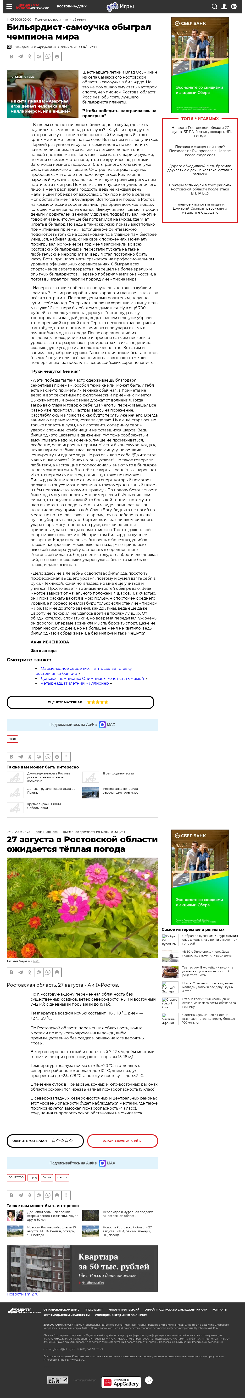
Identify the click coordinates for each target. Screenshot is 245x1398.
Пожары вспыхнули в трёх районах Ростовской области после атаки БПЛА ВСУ (200, 189)
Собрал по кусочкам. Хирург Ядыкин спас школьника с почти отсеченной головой (210, 939)
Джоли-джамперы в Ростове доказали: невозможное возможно (48, 777)
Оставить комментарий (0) (122, 1140)
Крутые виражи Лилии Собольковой (44, 806)
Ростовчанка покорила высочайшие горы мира (120, 790)
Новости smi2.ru (23, 1294)
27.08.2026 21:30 (18, 832)
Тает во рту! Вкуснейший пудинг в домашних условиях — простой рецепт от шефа (207, 971)
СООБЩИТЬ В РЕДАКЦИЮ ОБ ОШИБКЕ (121, 1315)
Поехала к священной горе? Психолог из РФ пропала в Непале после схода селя (200, 151)
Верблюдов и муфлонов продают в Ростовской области (128, 1214)
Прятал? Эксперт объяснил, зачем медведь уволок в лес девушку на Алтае (207, 987)
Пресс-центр (94, 1309)
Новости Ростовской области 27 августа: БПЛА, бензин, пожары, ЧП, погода (200, 132)
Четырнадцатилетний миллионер (75, 683)
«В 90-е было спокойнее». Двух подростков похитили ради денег (207, 953)
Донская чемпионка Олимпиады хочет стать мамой (92, 678)
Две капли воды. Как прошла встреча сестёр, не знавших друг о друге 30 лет (52, 1215)
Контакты (219, 1309)
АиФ (36, 961)
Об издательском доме (61, 1309)
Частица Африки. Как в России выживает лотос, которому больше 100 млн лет (208, 1018)
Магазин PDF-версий (124, 1309)
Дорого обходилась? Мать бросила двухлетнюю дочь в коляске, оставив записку (200, 170)
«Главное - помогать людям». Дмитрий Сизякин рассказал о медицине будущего (200, 208)
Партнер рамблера (84, 1380)
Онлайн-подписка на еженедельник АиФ (176, 1309)
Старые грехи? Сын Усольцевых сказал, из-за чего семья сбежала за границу (209, 1002)
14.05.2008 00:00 (19, 19)
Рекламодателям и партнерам (67, 1315)
